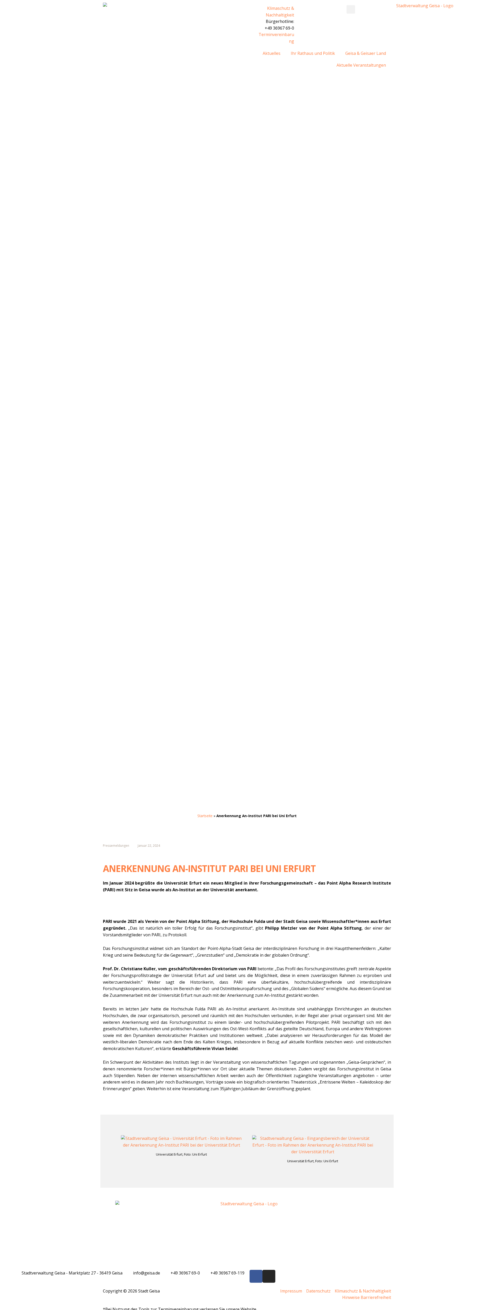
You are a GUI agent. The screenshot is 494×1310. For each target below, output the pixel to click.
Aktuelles (271, 53)
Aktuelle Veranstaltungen (361, 65)
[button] (351, 9)
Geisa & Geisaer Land (365, 53)
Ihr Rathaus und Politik (313, 53)
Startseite (205, 815)
